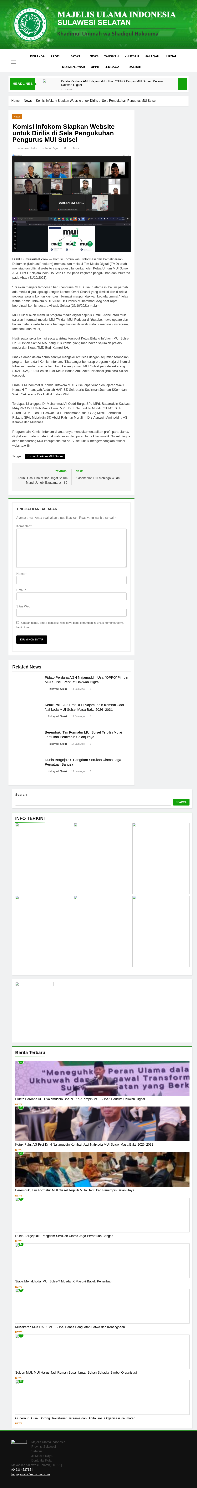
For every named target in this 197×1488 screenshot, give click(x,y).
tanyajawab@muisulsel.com (30, 1474)
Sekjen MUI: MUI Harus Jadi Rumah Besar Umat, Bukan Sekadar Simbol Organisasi (76, 1372)
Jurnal (171, 56)
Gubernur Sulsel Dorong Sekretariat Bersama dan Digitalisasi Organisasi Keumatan (75, 1418)
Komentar (24, 526)
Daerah (135, 67)
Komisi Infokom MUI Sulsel (45, 456)
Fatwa (75, 56)
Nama (21, 573)
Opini (95, 67)
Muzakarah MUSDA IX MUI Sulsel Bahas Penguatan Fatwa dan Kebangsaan (70, 1327)
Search (21, 794)
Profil (56, 56)
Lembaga (111, 67)
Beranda (37, 56)
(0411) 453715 (21, 1469)
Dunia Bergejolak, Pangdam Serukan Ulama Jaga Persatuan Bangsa (64, 1236)
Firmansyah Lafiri (26, 148)
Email (21, 590)
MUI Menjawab (73, 67)
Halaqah (152, 56)
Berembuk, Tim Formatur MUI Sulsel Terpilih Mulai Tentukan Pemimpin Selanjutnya (74, 1190)
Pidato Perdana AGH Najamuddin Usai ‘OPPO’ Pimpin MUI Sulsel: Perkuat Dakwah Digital (112, 83)
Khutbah (131, 56)
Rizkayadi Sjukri (57, 688)
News (94, 56)
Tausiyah (111, 56)
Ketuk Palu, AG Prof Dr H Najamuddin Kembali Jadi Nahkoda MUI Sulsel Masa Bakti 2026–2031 (84, 1144)
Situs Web (23, 606)
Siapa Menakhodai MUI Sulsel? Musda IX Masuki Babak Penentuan (63, 1281)
